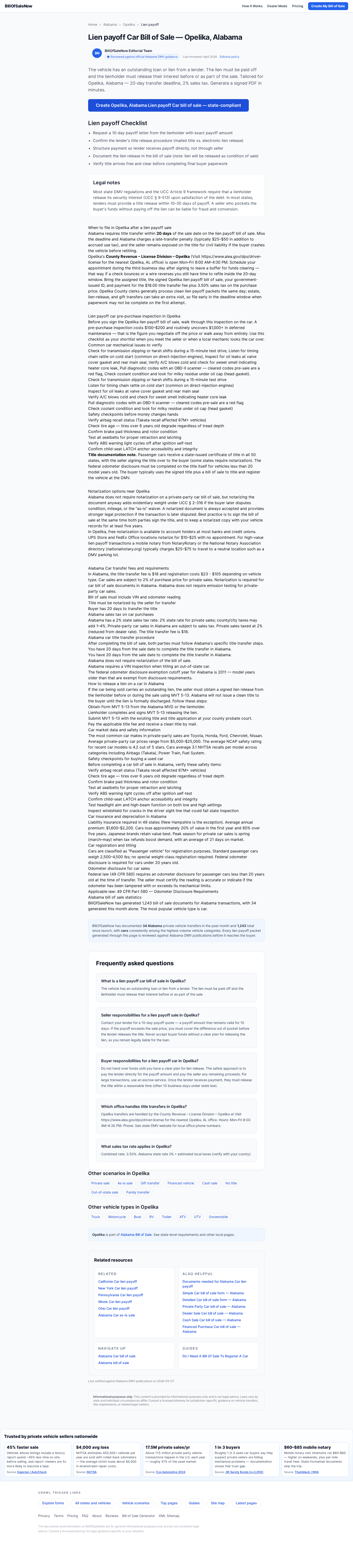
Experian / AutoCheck (32, 1472)
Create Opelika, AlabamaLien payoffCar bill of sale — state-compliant (168, 105)
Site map (218, 1503)
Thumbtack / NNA (307, 1472)
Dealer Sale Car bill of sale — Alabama (213, 1313)
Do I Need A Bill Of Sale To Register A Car (215, 1356)
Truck (95, 1217)
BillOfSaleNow (18, 6)
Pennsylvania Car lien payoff (120, 1295)
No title (231, 1183)
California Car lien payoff (117, 1281)
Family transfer (138, 1192)
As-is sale (125, 1183)
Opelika (129, 24)
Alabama (110, 24)
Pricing (297, 6)
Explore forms (53, 1503)
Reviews (111, 1516)
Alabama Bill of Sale (136, 1234)
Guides (194, 1503)
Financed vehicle (181, 1183)
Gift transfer (150, 1183)
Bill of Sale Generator (138, 1516)
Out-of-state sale (104, 1192)
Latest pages (246, 1503)
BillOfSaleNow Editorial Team (128, 51)
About (97, 1516)
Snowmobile (218, 1217)
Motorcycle (117, 1217)
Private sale (100, 1183)
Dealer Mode (277, 6)
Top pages (169, 1503)
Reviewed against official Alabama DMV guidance (144, 56)
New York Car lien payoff (118, 1288)
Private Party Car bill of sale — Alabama (214, 1306)
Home (92, 24)
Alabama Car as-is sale (116, 1315)
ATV (183, 1217)
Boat (137, 1217)
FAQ (85, 1516)
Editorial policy (229, 56)
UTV (197, 1217)
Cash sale (209, 1183)
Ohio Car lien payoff (113, 1308)
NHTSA (92, 1472)
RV (151, 1217)
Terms (58, 1516)
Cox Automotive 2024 (170, 1472)
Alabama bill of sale (113, 1363)
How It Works (252, 6)
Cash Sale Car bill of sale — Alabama (212, 1320)
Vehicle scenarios (136, 1503)
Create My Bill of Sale (328, 6)
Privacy (44, 1516)
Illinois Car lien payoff (115, 1302)
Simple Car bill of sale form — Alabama (213, 1293)
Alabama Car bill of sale (116, 1356)
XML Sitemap (169, 1516)
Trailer (166, 1217)
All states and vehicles (93, 1503)
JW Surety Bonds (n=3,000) (244, 1472)
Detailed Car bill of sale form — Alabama (214, 1300)
